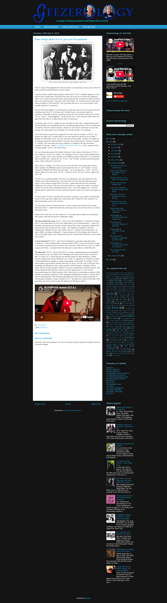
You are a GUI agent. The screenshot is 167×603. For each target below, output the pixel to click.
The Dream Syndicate (116, 340)
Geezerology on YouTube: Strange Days (117, 231)
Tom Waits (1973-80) (113, 390)
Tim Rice (117, 349)
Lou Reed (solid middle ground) (117, 377)
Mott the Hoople (120, 312)
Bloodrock (44, 327)
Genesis (110, 294)
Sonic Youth (121, 328)
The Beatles (130, 334)
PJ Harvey (124, 318)
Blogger (87, 598)
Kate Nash (128, 301)
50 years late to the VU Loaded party (118, 167)
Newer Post (40, 404)
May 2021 (114, 154)
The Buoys (125, 335)
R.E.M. (120, 320)
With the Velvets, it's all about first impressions (119, 179)
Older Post (95, 404)
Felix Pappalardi (129, 288)
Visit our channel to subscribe (116, 101)
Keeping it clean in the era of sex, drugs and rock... (118, 203)
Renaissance (129, 320)
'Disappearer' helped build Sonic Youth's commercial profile (123, 517)
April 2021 (114, 157)
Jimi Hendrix (128, 298)
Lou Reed (112, 307)
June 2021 (115, 151)
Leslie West (128, 305)
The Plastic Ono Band (122, 344)
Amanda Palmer (123, 273)
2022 (111, 139)
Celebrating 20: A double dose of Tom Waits (125, 550)
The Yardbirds (124, 348)
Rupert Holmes (114, 326)
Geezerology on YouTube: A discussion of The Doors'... (119, 245)
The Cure (118, 338)
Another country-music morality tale (118, 184)
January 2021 (116, 256)
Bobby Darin (125, 280)
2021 (111, 142)
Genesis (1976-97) (112, 371)
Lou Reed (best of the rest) (115, 375)
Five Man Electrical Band (115, 290)
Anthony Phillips (120, 274)
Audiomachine (122, 276)
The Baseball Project (117, 334)
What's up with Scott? (70, 27)
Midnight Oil (109, 312)
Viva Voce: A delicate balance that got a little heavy (119, 189)
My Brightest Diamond (112, 314)
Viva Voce (110, 393)
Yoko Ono (114, 355)
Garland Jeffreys (127, 291)
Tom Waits (127, 350)
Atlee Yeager (112, 276)
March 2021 (115, 160)
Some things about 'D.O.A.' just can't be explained (118, 210)
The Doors (129, 338)
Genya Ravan (122, 294)
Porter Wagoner (111, 320)
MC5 (126, 308)
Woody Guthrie (128, 353)
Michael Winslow (127, 310)
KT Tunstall (125, 303)
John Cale (123, 299)
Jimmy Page (110, 299)
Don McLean (110, 288)
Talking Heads (110, 332)
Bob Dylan (115, 280)
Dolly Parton (128, 286)
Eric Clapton (119, 288)
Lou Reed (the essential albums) (117, 373)
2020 (111, 259)
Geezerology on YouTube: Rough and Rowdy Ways (118, 217)
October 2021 (116, 144)
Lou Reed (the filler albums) (116, 379)
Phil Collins (113, 318)
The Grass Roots (117, 342)
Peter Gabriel (128, 316)
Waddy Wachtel (116, 353)
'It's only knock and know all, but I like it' (123, 533)
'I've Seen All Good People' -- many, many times (124, 463)
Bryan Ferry (115, 282)
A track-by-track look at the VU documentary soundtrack (124, 497)
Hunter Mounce (120, 296)
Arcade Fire (131, 274)
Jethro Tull (119, 298)
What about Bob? (89, 27)
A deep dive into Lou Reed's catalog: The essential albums (123, 568)
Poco (130, 318)
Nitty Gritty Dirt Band (114, 316)
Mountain (129, 312)
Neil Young (125, 314)
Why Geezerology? (51, 27)
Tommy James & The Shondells (117, 351)
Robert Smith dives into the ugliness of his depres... (118, 172)
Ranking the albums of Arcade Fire (124, 408)
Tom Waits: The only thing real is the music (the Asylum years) (124, 480)
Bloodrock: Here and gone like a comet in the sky (118, 196)
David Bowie (109, 286)
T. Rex (130, 330)
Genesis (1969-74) (112, 370)
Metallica (116, 310)
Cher (123, 282)
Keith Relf (109, 303)
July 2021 (114, 147)
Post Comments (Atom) (72, 410)
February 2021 (116, 163)
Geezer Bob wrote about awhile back (69, 145)
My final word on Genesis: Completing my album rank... (118, 238)
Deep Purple (119, 286)
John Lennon (119, 301)
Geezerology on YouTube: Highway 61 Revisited (119, 224)
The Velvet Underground (114, 388)
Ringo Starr (112, 322)
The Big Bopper (114, 335)
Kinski (117, 303)
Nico (132, 314)
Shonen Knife (110, 328)
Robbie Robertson (123, 322)
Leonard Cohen (118, 305)
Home (37, 27)
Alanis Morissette (111, 273)
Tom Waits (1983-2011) (114, 392)
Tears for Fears (121, 332)
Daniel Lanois (127, 284)
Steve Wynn (120, 330)
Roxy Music (130, 324)
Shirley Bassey (126, 326)
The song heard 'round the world (118, 251)
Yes (107, 355)
